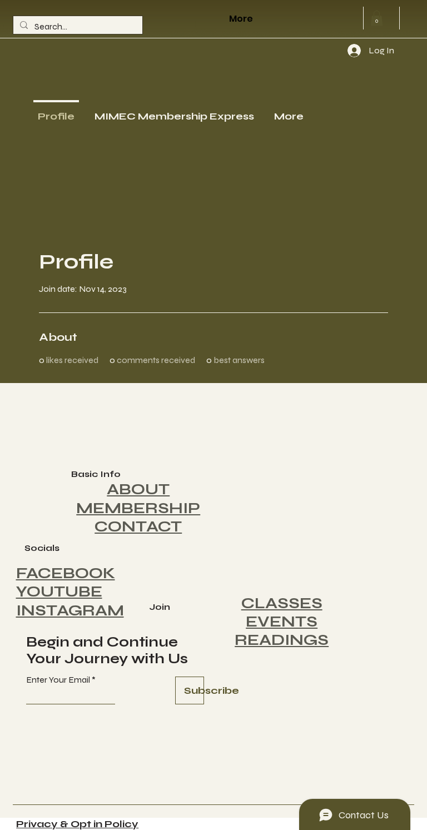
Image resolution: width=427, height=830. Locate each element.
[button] (376, 18)
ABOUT (138, 489)
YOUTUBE (59, 591)
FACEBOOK (65, 573)
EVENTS (281, 621)
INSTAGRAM (70, 610)
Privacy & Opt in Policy (77, 824)
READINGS (282, 639)
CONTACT (138, 526)
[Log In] (343, 51)
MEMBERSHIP (138, 508)
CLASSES (281, 603)
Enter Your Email (58, 679)
